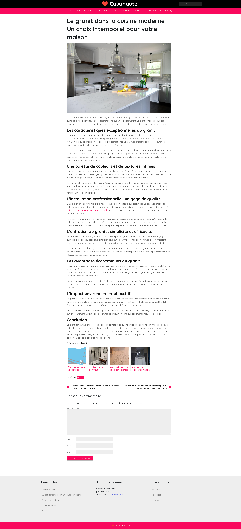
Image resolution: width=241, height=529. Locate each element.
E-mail (70, 445)
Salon (114, 11)
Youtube (156, 489)
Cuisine (70, 11)
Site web (71, 452)
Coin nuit (125, 11)
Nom (69, 439)
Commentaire (73, 408)
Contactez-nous (48, 489)
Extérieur (138, 11)
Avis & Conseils (154, 11)
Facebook (156, 495)
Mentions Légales (49, 505)
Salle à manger (84, 11)
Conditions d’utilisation (51, 500)
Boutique (169, 11)
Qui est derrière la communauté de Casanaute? (63, 495)
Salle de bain (101, 11)
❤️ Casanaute (119, 3)
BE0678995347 (117, 494)
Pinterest (156, 500)
